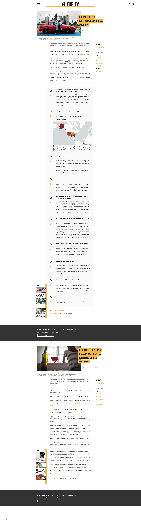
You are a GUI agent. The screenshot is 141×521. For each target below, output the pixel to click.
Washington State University (99, 406)
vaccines (98, 65)
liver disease (100, 399)
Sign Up (45, 335)
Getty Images (67, 375)
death (97, 58)
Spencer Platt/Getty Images (53, 39)
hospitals (98, 398)
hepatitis (98, 396)
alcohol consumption (82, 450)
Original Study (53, 313)
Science (47, 4)
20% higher (66, 74)
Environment (92, 4)
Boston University (91, 30)
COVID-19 (98, 57)
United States (100, 63)
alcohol (98, 393)
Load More (70, 510)
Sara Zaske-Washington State (93, 367)
